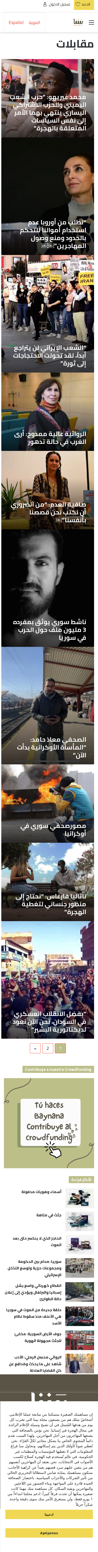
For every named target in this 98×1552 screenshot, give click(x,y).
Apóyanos (49, 1533)
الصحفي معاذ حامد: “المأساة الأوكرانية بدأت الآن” (51, 747)
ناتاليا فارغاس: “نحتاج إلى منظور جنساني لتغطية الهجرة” (50, 904)
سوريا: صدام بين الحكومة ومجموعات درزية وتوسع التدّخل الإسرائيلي (34, 1268)
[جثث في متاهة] (79, 1221)
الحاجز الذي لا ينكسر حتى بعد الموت (37, 1241)
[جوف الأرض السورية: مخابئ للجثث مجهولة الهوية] (79, 1340)
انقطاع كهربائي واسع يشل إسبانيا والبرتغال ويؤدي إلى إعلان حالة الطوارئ (33, 1292)
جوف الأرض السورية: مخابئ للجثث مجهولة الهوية (37, 1337)
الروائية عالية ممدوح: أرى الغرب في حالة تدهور (50, 437)
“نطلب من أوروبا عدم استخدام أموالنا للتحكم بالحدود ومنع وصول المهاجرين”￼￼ (53, 234)
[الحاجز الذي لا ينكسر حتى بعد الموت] (79, 1244)
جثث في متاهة (48, 1215)
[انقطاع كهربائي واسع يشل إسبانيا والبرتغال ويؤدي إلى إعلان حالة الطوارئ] (79, 1292)
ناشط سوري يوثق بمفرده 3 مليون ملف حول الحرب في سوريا (49, 629)
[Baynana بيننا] (78, 22)
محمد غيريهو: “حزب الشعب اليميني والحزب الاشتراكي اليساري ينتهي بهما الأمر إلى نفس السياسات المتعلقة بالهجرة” (48, 112)
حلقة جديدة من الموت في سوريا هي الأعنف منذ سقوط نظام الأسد (33, 1316)
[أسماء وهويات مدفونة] (79, 1198)
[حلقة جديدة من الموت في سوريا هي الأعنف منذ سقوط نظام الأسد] (79, 1316)
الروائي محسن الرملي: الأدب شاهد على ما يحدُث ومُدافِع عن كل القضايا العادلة (35, 1364)
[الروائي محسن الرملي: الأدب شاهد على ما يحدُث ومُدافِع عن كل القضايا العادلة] (79, 1363)
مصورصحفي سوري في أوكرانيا (53, 829)
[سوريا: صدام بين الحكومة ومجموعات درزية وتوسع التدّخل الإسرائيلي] (79, 1268)
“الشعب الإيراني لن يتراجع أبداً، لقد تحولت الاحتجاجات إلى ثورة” (49, 355)
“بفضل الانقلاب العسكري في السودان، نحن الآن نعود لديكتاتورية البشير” (49, 1021)
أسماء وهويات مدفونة (41, 1191)
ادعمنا (49, 1514)
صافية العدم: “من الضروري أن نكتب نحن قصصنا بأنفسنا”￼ (48, 512)
